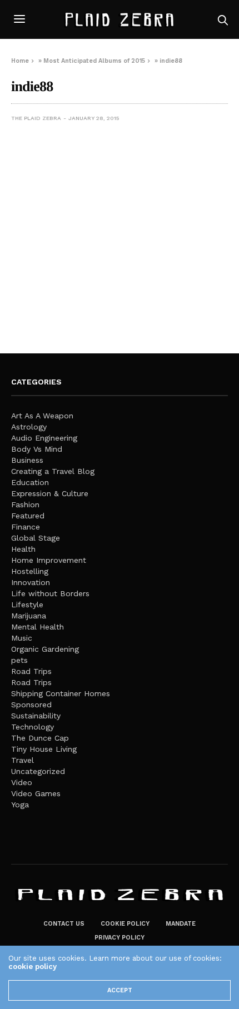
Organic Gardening (45, 649)
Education (30, 482)
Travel (22, 760)
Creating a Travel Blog (52, 471)
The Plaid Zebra (36, 118)
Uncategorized (38, 771)
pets (19, 660)
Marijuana (28, 616)
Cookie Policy (125, 923)
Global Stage (35, 538)
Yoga (20, 804)
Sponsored (31, 704)
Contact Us (63, 923)
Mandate (181, 923)
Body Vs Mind (36, 449)
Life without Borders (50, 593)
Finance (25, 527)
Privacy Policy (119, 937)
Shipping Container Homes (60, 693)
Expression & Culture (49, 493)
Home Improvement (48, 560)
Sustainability (36, 716)
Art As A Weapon (42, 415)
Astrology (29, 427)
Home (20, 60)
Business (27, 460)
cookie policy (32, 966)
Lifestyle (27, 604)
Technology (32, 727)
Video (21, 782)
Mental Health (37, 627)
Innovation (30, 582)
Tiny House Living (44, 749)
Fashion (25, 504)
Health (23, 549)
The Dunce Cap (40, 738)
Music (21, 638)
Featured (27, 516)
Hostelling (29, 571)
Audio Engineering (44, 438)
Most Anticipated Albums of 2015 (94, 60)
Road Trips (31, 671)
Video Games (36, 793)
